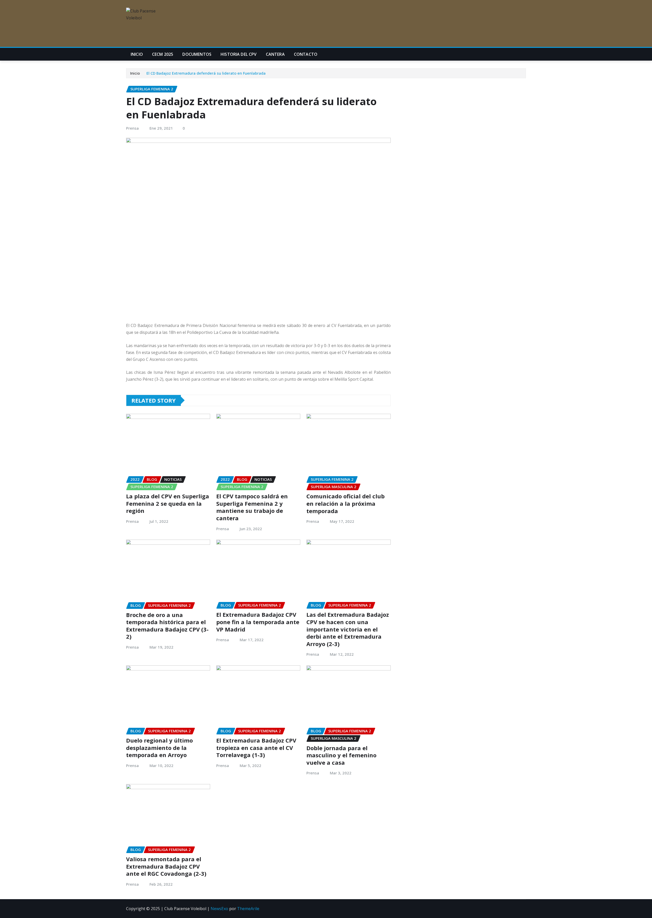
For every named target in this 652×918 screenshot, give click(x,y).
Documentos (196, 54)
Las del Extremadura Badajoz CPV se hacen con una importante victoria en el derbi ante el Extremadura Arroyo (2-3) (347, 629)
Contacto (305, 54)
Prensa (132, 128)
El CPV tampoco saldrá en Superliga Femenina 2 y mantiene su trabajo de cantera (252, 507)
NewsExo (219, 908)
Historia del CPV (239, 54)
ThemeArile (248, 908)
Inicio (137, 54)
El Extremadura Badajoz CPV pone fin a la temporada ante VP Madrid (257, 622)
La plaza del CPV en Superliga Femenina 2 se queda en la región (167, 503)
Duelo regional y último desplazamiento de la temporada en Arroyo (159, 747)
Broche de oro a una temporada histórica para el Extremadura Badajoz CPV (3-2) (167, 625)
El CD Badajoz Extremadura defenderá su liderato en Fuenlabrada (206, 73)
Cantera (275, 54)
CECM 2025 (162, 54)
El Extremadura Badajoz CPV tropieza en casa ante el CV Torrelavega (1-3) (256, 747)
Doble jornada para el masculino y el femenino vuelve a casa (341, 755)
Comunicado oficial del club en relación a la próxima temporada (345, 503)
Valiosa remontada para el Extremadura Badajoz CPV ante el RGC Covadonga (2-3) (166, 866)
